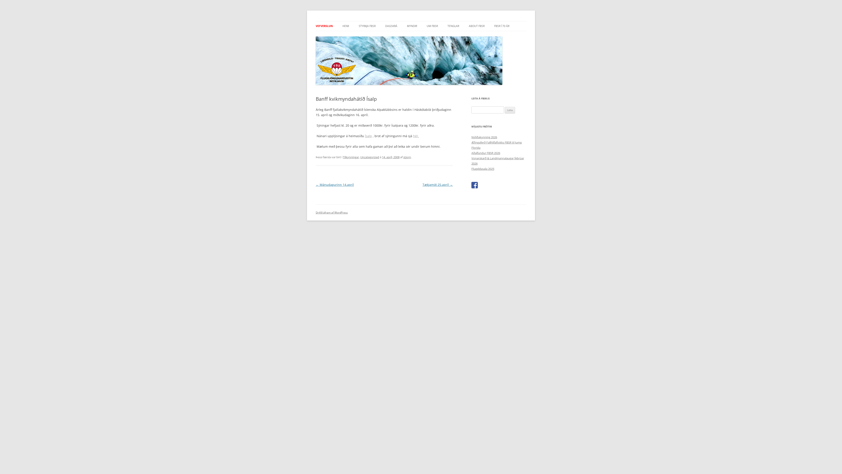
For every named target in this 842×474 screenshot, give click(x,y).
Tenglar (453, 26)
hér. (416, 136)
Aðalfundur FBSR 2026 (485, 153)
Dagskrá (391, 26)
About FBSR (477, 26)
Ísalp (368, 136)
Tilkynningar (351, 157)
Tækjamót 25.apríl (438, 185)
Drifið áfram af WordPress (332, 212)
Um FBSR (432, 26)
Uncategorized (369, 157)
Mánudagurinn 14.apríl (335, 185)
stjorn (407, 157)
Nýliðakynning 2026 (484, 137)
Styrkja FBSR (367, 26)
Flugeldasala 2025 (482, 169)
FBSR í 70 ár (501, 26)
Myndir (412, 26)
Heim (346, 26)
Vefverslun (324, 26)
